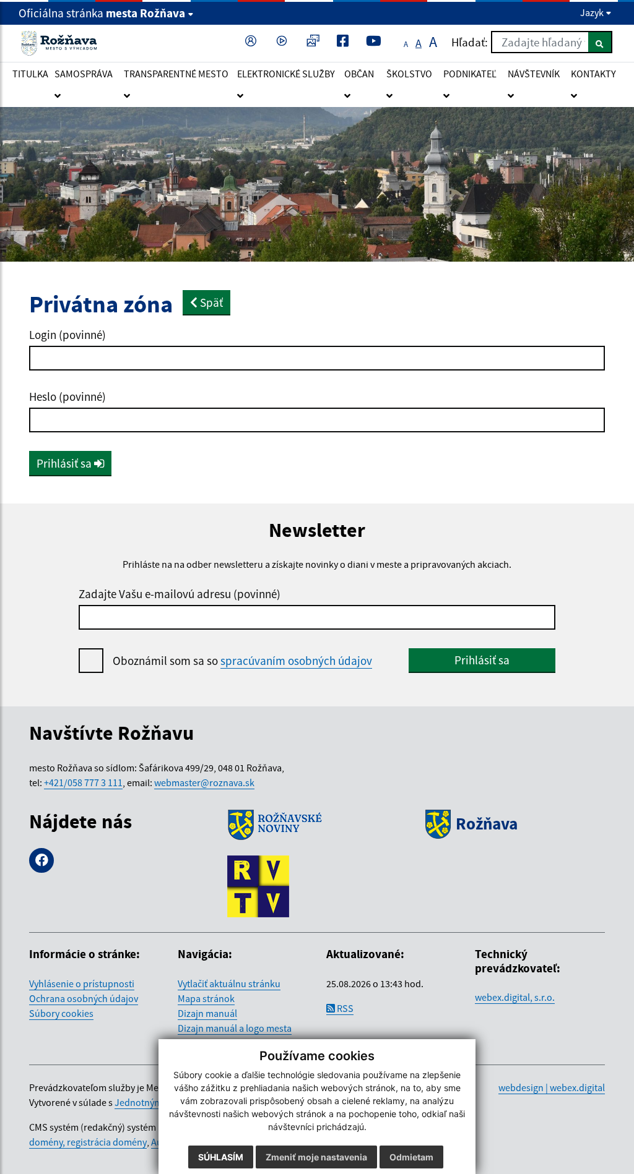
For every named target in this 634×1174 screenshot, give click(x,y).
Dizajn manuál (207, 1013)
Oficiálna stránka (102, 13)
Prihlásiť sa (65, 463)
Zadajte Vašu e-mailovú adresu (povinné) (179, 593)
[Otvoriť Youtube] (376, 42)
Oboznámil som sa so (242, 660)
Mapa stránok (206, 998)
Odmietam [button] (411, 1157)
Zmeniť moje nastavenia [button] (316, 1157)
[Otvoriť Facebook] (345, 42)
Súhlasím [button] (220, 1157)
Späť (210, 302)
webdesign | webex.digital (551, 1087)
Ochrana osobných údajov (83, 998)
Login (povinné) (67, 334)
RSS (344, 1008)
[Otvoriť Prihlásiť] (253, 42)
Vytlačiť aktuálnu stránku (229, 983)
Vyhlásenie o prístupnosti (81, 983)
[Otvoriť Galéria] (315, 42)
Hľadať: (469, 42)
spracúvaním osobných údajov (296, 660)
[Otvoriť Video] (284, 42)
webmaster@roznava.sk (204, 782)
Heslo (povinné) (67, 396)
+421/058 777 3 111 (83, 782)
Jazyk (593, 12)
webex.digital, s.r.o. (515, 997)
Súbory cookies (61, 1013)
